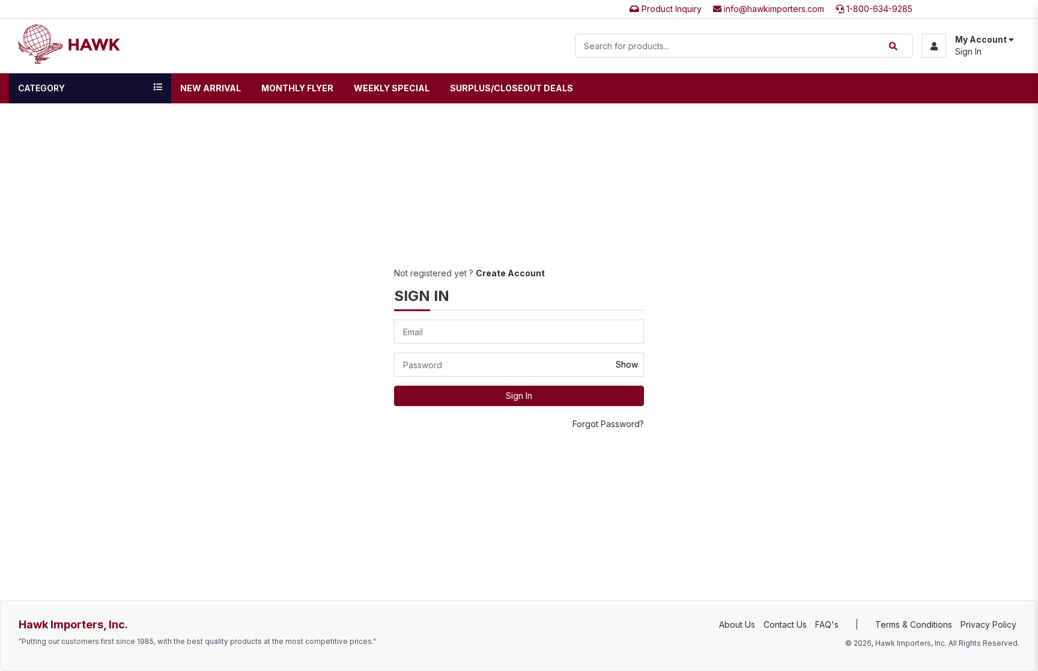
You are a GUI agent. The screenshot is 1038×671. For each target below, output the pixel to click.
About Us (737, 624)
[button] (968, 46)
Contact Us (785, 624)
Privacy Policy (988, 624)
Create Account (510, 273)
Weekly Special (391, 88)
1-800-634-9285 (878, 9)
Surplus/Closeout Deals (511, 88)
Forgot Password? (608, 424)
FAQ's (827, 624)
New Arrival (210, 88)
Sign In (968, 51)
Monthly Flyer (297, 88)
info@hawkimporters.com (772, 9)
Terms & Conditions (913, 624)
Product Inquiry (670, 9)
